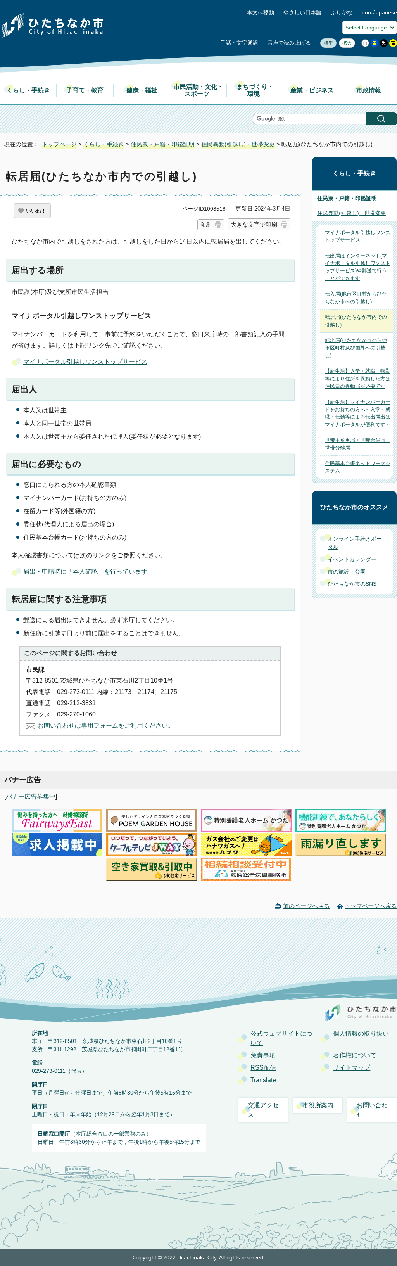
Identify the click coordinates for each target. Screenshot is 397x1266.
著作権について (354, 1055)
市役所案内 (317, 1105)
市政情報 (368, 90)
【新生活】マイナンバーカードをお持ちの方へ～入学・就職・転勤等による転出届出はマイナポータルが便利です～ (357, 413)
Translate (263, 1080)
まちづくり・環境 (255, 90)
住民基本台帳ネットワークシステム (357, 467)
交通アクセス (263, 1110)
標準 (326, 43)
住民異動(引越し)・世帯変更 (238, 144)
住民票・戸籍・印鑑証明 (163, 144)
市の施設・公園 (347, 572)
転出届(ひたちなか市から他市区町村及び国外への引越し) (356, 347)
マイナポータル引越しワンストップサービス (85, 361)
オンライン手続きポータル (355, 543)
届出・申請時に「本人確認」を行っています (85, 571)
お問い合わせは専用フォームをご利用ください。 (106, 725)
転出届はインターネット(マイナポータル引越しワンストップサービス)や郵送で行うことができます (357, 267)
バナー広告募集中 (30, 796)
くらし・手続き (28, 90)
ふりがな (341, 13)
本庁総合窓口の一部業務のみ (111, 1134)
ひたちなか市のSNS (352, 584)
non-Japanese (379, 13)
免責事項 (262, 1055)
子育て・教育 (85, 90)
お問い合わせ (372, 1110)
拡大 (345, 43)
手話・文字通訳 (239, 43)
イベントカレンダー (352, 559)
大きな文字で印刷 (254, 224)
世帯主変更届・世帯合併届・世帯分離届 (357, 443)
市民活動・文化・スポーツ (198, 90)
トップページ (59, 144)
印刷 (205, 224)
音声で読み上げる (289, 43)
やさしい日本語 (302, 13)
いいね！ (36, 211)
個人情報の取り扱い (361, 1033)
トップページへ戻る (371, 906)
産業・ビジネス (312, 90)
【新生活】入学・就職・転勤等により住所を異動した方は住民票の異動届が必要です (357, 378)
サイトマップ (351, 1067)
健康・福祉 (141, 90)
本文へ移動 (260, 13)
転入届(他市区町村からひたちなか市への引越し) (356, 297)
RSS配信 (263, 1067)
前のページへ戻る (306, 906)
